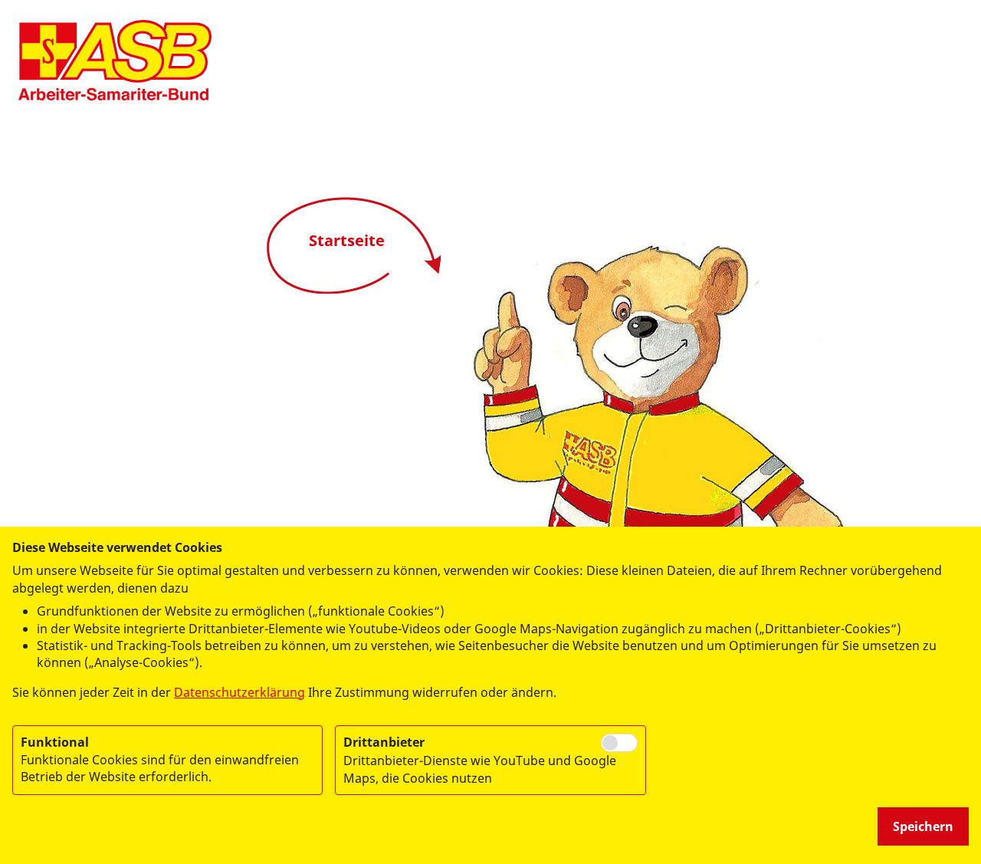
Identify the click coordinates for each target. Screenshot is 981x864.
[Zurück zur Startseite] (115, 60)
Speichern (923, 826)
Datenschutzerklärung (239, 692)
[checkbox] (619, 743)
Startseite (347, 240)
